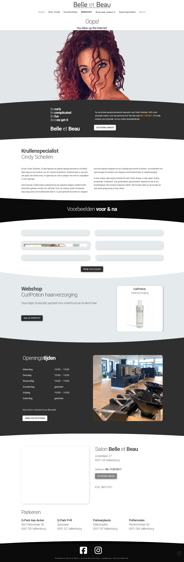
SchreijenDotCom (121, 558)
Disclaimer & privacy (90, 558)
